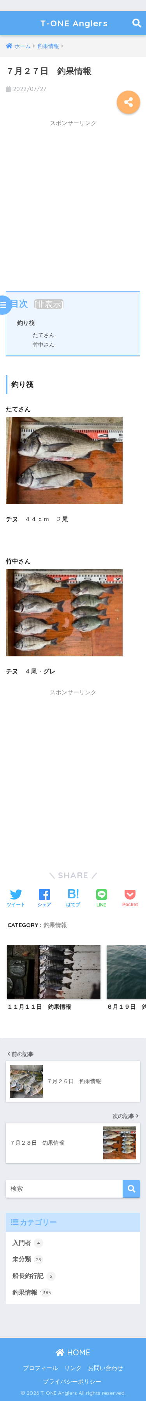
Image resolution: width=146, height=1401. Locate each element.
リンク (73, 1368)
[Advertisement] (73, 203)
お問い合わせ (105, 1368)
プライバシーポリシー (72, 1382)
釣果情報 (55, 925)
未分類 (26, 1259)
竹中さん (44, 345)
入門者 (26, 1243)
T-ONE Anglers (74, 23)
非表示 (49, 304)
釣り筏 (26, 322)
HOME (77, 1352)
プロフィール (40, 1368)
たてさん (44, 335)
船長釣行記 (32, 1275)
